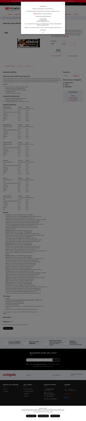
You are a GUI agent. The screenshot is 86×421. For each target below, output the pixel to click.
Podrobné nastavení (43, 416)
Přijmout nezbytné (31, 416)
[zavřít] (63, 3)
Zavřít (43, 32)
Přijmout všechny (55, 416)
